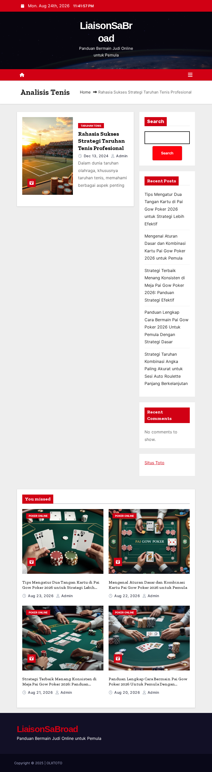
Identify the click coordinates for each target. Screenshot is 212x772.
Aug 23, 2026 (41, 596)
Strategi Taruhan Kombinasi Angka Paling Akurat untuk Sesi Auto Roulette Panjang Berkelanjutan (166, 369)
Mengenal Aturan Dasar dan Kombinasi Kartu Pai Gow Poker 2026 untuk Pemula (148, 585)
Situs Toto (154, 462)
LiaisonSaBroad (47, 729)
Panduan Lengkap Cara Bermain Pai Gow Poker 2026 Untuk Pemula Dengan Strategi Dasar (166, 327)
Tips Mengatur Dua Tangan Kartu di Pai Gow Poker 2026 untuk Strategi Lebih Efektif (164, 209)
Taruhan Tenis (91, 125)
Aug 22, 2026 (127, 596)
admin (121, 156)
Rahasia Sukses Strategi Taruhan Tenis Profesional (101, 141)
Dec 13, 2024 (97, 156)
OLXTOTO (54, 763)
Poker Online (38, 515)
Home (85, 92)
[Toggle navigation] (190, 75)
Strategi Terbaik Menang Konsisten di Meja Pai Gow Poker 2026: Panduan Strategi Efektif (165, 285)
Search (155, 121)
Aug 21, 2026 (41, 692)
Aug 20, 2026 (127, 692)
